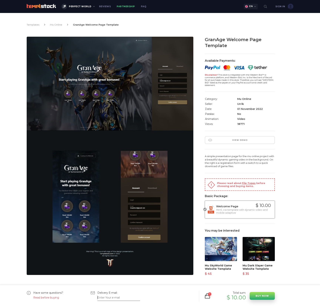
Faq (143, 6)
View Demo (240, 140)
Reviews (105, 6)
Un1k (240, 104)
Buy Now (262, 295)
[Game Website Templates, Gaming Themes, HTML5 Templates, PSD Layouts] (41, 6)
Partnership (126, 6)
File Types (249, 183)
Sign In (280, 6)
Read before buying (46, 297)
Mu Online (56, 24)
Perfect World (80, 6)
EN (251, 6)
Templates (33, 24)
